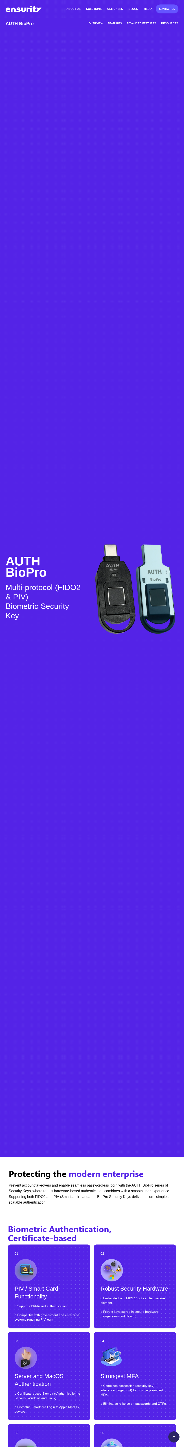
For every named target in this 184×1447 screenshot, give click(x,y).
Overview (96, 23)
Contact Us (167, 9)
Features (115, 23)
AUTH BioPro (20, 23)
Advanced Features (141, 23)
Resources (169, 23)
